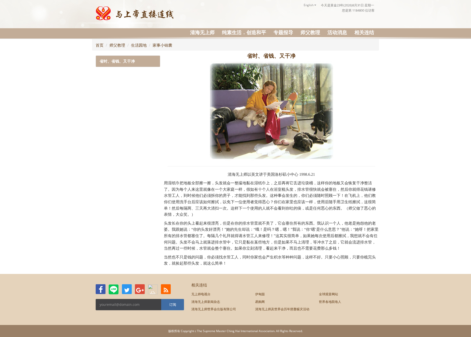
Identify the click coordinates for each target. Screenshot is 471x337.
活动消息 (337, 32)
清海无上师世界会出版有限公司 (213, 309)
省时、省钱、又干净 (117, 61)
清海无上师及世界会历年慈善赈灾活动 (282, 309)
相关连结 (364, 32)
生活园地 (139, 45)
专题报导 (283, 32)
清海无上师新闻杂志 (205, 301)
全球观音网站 (328, 294)
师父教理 (310, 32)
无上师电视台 (200, 294)
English (309, 5)
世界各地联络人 (330, 301)
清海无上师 (202, 32)
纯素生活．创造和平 (244, 32)
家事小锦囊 (162, 45)
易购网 (260, 301)
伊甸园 (260, 294)
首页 (100, 45)
